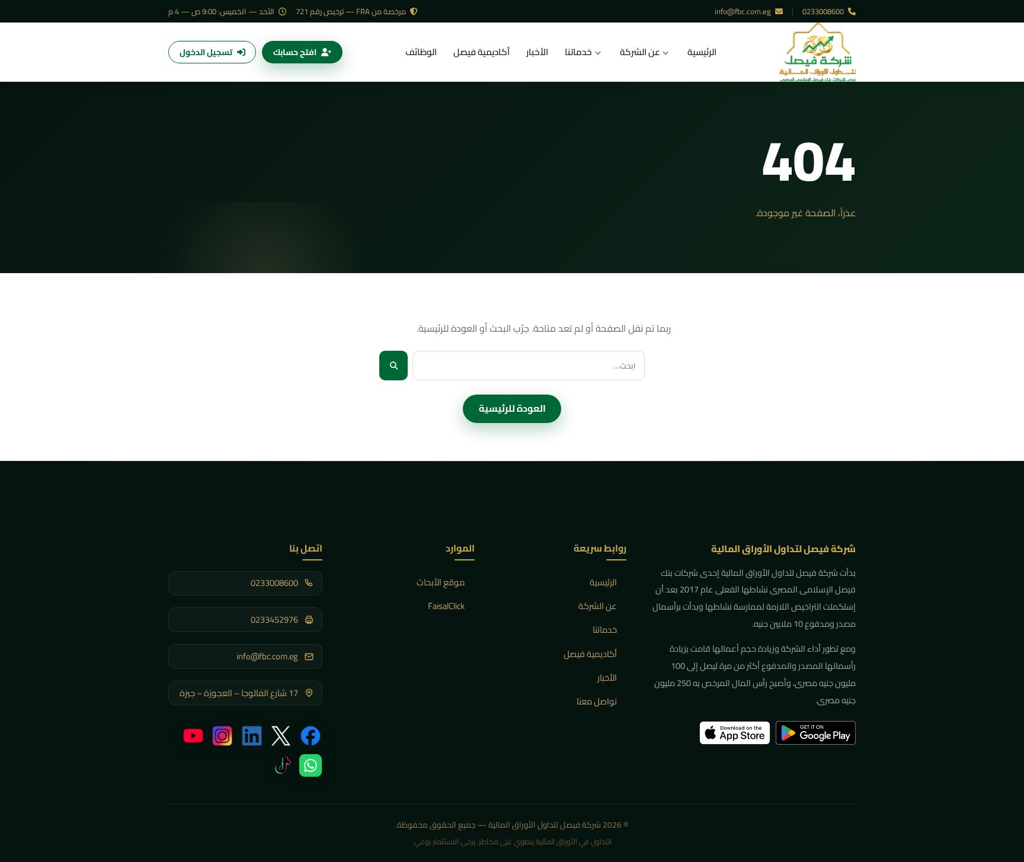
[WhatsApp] (310, 765)
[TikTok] (281, 765)
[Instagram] (222, 736)
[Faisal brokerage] (817, 52)
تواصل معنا (597, 701)
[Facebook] (310, 736)
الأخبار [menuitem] (537, 51)
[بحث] (393, 365)
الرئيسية (603, 582)
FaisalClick (446, 606)
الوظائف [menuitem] (421, 51)
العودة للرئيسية (512, 408)
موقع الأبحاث (441, 582)
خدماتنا (605, 629)
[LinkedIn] (252, 736)
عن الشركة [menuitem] (640, 51)
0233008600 (824, 11)
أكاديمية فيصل (590, 654)
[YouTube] (193, 736)
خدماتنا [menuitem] (578, 51)
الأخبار (607, 677)
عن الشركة (597, 606)
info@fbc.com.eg (744, 11)
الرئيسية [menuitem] (701, 51)
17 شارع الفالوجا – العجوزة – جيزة (239, 693)
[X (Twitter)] (281, 736)
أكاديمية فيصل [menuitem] (481, 51)
